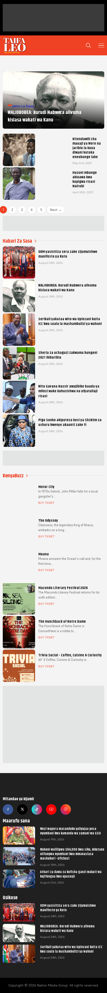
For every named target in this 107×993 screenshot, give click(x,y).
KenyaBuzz (13, 476)
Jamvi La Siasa (23, 106)
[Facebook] (8, 809)
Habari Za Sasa (17, 241)
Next (56, 209)
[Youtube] (51, 809)
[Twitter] (22, 809)
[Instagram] (65, 809)
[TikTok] (37, 809)
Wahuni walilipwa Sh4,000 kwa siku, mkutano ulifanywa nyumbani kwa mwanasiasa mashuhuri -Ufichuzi (72, 853)
